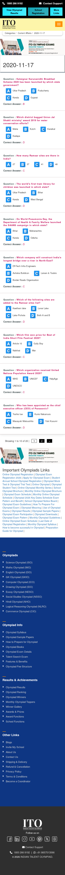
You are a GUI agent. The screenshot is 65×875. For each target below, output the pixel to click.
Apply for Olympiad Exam (36, 477)
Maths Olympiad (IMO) (18, 567)
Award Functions (15, 716)
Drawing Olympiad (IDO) (19, 586)
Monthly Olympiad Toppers (20, 701)
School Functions (15, 721)
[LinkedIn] (17, 839)
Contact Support (52, 3)
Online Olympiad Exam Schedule (19, 521)
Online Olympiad (41, 484)
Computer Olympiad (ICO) (20, 582)
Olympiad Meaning (31, 507)
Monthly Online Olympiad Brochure (43, 491)
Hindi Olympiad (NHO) (18, 601)
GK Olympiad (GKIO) (17, 577)
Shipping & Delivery (16, 761)
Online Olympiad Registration (17, 474)
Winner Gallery (14, 706)
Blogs (9, 742)
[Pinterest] (39, 839)
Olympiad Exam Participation (17, 514)
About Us (11, 752)
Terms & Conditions (16, 776)
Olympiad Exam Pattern (15, 517)
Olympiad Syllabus (16, 632)
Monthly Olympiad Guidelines (45, 517)
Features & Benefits (17, 661)
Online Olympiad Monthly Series (35, 487)
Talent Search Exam (17, 656)
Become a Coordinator (18, 781)
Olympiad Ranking (16, 692)
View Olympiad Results (14, 11)
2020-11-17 (39, 33)
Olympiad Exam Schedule (17, 494)
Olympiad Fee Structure (19, 666)
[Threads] (55, 839)
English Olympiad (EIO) (19, 572)
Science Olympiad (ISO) (19, 562)
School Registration (38, 11)
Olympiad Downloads (46, 514)
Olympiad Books (15, 646)
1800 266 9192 (15, 3)
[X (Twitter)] (47, 839)
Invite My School (15, 747)
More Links (56, 11)
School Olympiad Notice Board (41, 501)
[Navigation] (58, 24)
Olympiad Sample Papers (45, 511)
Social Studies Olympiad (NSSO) (24, 596)
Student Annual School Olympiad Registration (31, 479)
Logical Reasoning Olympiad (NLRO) (26, 606)
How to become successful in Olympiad (23, 527)
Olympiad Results (21, 511)
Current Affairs (24, 33)
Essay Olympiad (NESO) (20, 591)
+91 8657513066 (45, 852)
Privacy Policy (14, 771)
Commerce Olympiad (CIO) (21, 611)
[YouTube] (32, 839)
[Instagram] (25, 839)
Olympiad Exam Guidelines (16, 504)
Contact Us (12, 756)
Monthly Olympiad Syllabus (42, 524)
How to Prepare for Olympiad (22, 641)
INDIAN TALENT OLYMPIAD (36, 856)
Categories (10, 33)
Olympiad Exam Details (19, 651)
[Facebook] (9, 839)
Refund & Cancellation (18, 766)
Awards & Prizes (15, 711)
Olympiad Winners (16, 697)
